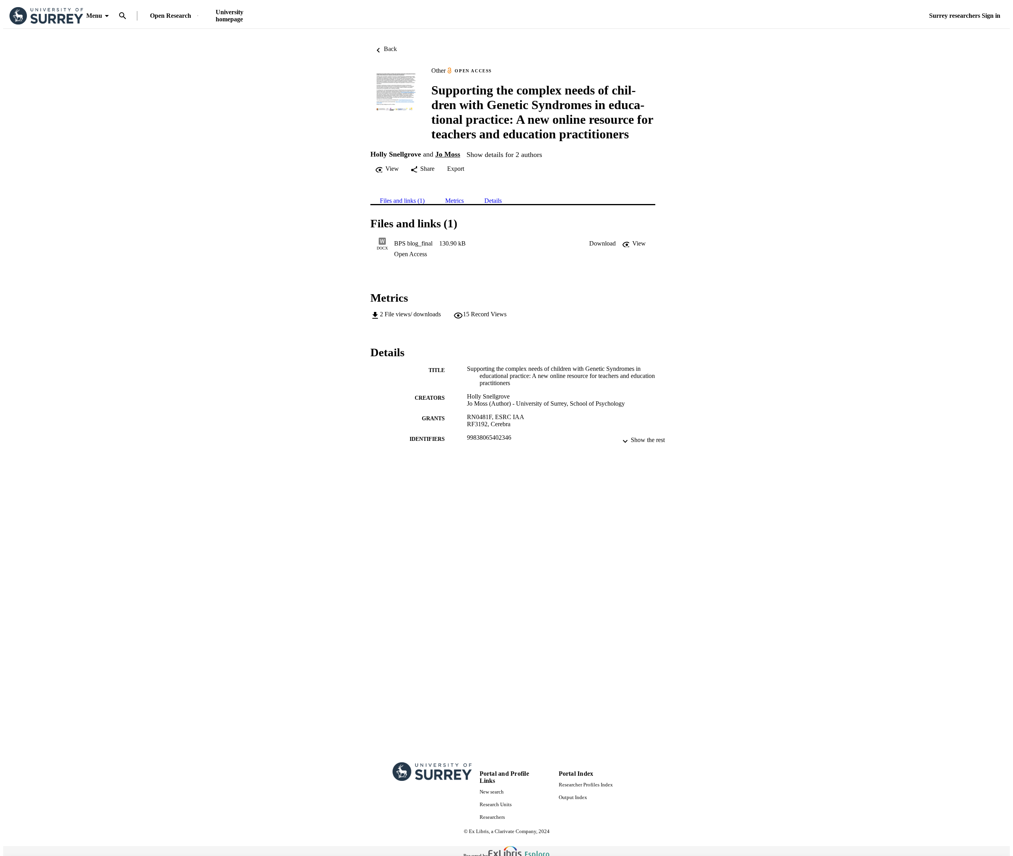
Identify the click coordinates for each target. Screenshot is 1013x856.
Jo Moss (447, 154)
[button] (602, 243)
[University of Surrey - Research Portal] (46, 16)
